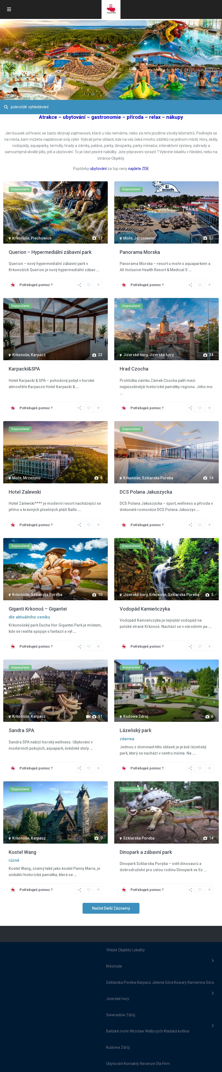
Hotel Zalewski (25, 492)
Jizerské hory (135, 355)
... (97, 270)
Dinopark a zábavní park (146, 852)
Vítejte (111, 950)
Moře (127, 238)
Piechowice (41, 238)
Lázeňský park (135, 730)
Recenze (147, 1063)
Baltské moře (117, 1031)
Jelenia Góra (162, 982)
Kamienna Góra (201, 982)
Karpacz (38, 355)
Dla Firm (163, 1063)
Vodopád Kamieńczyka (145, 609)
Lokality (138, 950)
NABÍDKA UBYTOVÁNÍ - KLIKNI (119, 50)
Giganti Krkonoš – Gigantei (38, 609)
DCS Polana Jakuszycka (146, 492)
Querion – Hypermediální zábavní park (50, 252)
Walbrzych (154, 1031)
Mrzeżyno (32, 478)
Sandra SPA (21, 730)
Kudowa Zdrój (118, 1047)
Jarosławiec (145, 238)
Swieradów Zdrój (120, 1015)
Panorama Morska (140, 252)
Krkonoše (20, 238)
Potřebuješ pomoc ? (36, 285)
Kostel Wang (22, 852)
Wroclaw (137, 1031)
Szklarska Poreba (157, 478)
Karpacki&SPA (24, 369)
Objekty (124, 950)
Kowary (180, 982)
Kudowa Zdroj (135, 716)
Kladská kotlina (176, 1031)
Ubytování (114, 1063)
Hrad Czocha (134, 369)
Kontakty (131, 1063)
